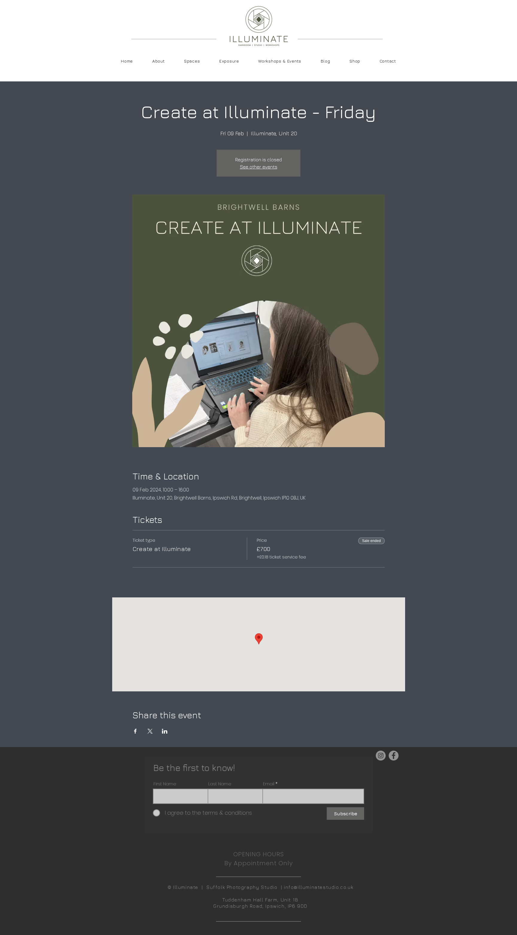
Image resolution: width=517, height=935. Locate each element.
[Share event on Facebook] (135, 731)
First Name (164, 784)
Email (268, 784)
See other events (258, 166)
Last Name (219, 784)
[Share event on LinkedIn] (165, 731)
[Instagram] (381, 756)
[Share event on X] (150, 731)
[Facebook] (394, 756)
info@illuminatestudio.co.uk (318, 887)
